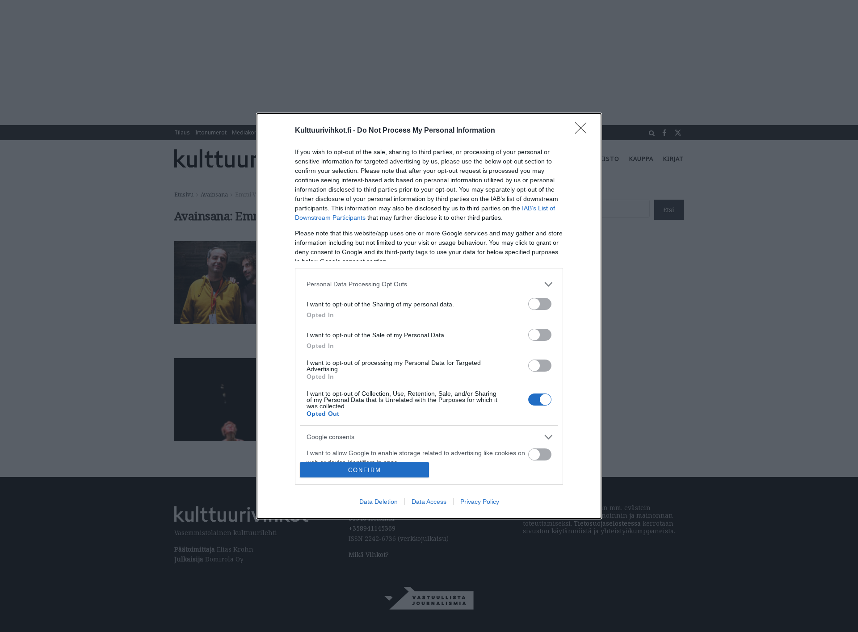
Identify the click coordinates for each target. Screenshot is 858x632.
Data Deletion (378, 501)
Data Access (429, 501)
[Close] (583, 130)
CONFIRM (364, 470)
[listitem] (429, 284)
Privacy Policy (479, 501)
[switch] (539, 304)
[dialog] (429, 316)
